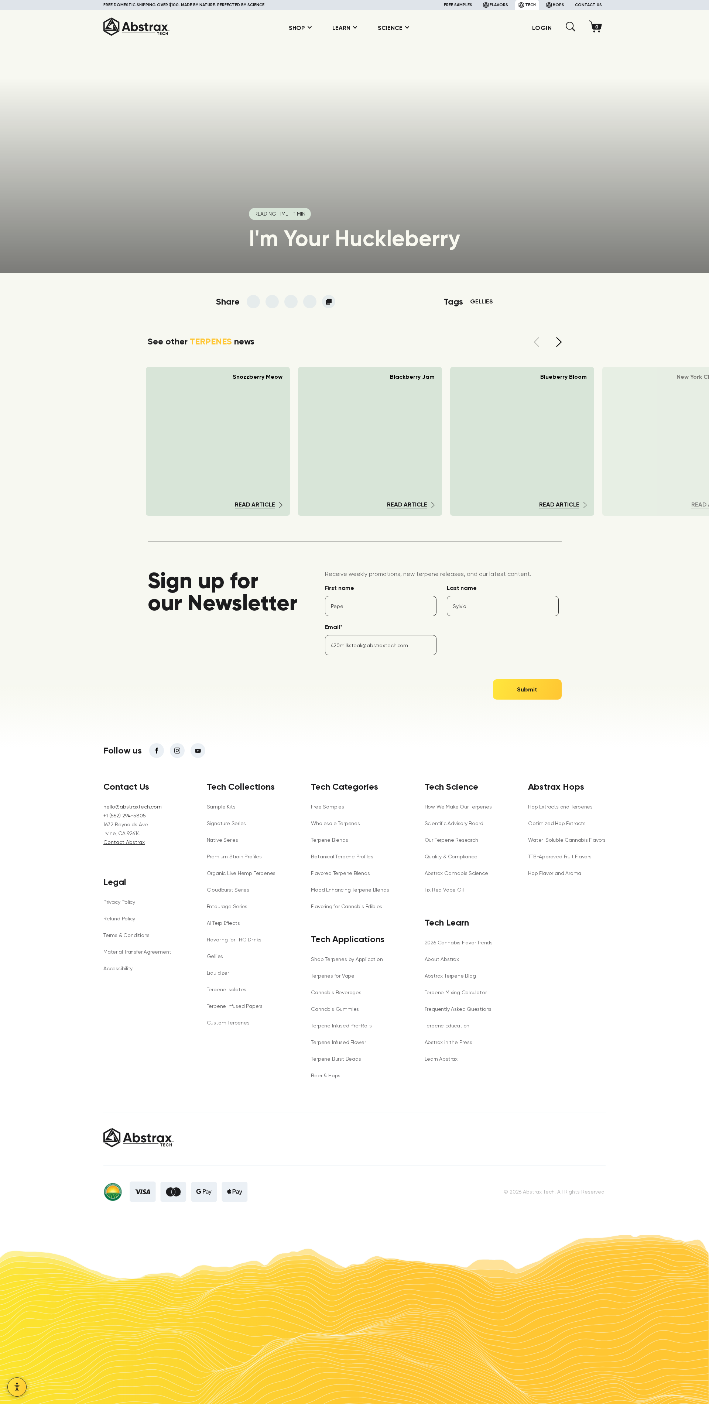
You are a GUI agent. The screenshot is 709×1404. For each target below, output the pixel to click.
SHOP (297, 27)
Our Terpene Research (451, 840)
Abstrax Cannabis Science (456, 873)
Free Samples (327, 807)
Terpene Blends (329, 840)
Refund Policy (119, 918)
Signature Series (226, 823)
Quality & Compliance (451, 856)
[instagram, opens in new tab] (177, 750)
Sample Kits (221, 807)
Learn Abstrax (441, 1059)
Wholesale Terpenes (335, 823)
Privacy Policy (119, 902)
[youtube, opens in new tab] (198, 750)
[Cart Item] (597, 28)
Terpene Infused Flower (338, 1042)
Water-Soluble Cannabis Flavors (567, 840)
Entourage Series (227, 906)
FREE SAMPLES (458, 5)
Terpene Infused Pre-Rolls (341, 1026)
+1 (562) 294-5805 (124, 815)
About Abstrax (442, 959)
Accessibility (118, 968)
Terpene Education (447, 1026)
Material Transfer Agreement (137, 952)
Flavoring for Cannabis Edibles (346, 906)
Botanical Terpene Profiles (342, 856)
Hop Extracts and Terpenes (560, 807)
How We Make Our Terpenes (458, 807)
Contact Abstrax (124, 842)
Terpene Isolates (227, 989)
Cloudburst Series (228, 890)
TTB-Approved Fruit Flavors (560, 856)
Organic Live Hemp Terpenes (241, 873)
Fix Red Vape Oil (444, 890)
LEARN (341, 27)
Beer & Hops (325, 1075)
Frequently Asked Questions (458, 1009)
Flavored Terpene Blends (340, 873)
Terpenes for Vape (332, 976)
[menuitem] (297, 28)
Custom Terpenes (228, 1023)
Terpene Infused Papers (235, 1006)
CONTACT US (588, 5)
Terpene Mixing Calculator (456, 992)
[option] (370, 441)
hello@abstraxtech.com (132, 807)
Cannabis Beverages (336, 992)
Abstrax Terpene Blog (450, 976)
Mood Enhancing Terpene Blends (350, 890)
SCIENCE (390, 27)
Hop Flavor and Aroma (554, 873)
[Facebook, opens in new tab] (156, 750)
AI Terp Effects (223, 923)
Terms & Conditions (126, 935)
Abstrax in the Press (448, 1042)
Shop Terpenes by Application (347, 959)
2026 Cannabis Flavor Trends (459, 942)
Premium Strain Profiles (234, 856)
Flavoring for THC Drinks (234, 940)
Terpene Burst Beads (336, 1059)
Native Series (222, 840)
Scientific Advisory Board (454, 823)
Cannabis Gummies (335, 1009)
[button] (570, 29)
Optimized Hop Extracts (556, 823)
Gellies (481, 301)
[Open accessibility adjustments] (17, 1387)
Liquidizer (218, 973)
